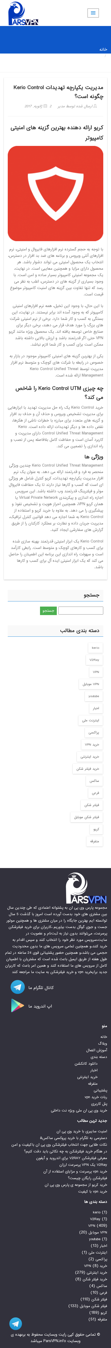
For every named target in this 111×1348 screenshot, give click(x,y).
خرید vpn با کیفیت (92, 1191)
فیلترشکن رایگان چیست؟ (87, 1178)
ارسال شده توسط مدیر (75, 106)
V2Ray (94, 660)
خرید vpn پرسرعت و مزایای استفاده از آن (75, 1171)
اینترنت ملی (90, 720)
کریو (96, 829)
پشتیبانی (100, 1090)
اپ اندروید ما (39, 1006)
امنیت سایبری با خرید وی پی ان (82, 1131)
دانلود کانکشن (86, 1063)
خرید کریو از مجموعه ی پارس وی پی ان (76, 1185)
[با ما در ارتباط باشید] (13, 1323)
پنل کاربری (99, 1104)
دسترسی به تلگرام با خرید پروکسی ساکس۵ (73, 1138)
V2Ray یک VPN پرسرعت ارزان (83, 1165)
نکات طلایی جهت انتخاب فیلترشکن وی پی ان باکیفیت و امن (59, 1145)
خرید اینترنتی (90, 756)
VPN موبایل (91, 684)
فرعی (95, 793)
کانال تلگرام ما (40, 988)
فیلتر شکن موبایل (86, 817)
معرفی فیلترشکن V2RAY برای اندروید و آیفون (71, 1158)
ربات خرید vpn (96, 1097)
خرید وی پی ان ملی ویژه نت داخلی (79, 1110)
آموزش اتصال (96, 1050)
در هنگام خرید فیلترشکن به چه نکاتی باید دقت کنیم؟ (65, 1151)
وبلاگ (102, 1043)
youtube (94, 696)
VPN (96, 672)
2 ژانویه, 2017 (38, 106)
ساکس (94, 780)
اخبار (96, 708)
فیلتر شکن (91, 805)
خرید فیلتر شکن (87, 768)
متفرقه (94, 841)
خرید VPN (92, 744)
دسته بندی (99, 1057)
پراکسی (94, 732)
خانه (103, 49)
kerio (95, 647)
